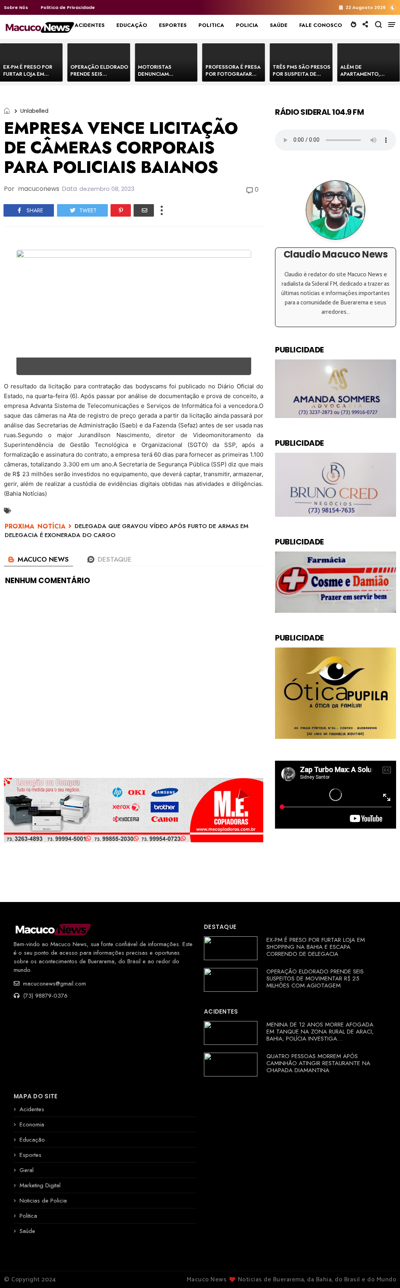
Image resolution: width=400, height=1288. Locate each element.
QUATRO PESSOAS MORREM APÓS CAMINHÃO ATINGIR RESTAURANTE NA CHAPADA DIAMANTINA (318, 1063)
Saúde (27, 1231)
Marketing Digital (40, 1185)
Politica (28, 1216)
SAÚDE (279, 25)
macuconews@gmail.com (53, 983)
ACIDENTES (90, 25)
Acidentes (32, 1109)
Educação (32, 1139)
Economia (32, 1124)
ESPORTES (173, 25)
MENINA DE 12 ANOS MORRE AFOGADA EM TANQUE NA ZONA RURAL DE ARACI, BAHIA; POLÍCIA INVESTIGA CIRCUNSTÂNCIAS (320, 1035)
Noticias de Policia (43, 1200)
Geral (27, 1170)
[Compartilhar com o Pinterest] (121, 210)
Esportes (30, 1155)
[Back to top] (380, 1269)
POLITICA (211, 25)
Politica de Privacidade (68, 7)
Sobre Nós (16, 7)
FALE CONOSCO (320, 25)
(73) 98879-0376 (44, 995)
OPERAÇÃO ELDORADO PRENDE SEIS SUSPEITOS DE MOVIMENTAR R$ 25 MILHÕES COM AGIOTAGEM (315, 978)
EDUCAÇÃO (131, 25)
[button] (392, 7)
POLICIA (247, 25)
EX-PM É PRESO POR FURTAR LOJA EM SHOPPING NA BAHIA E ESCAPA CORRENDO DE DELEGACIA (315, 947)
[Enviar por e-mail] (144, 210)
